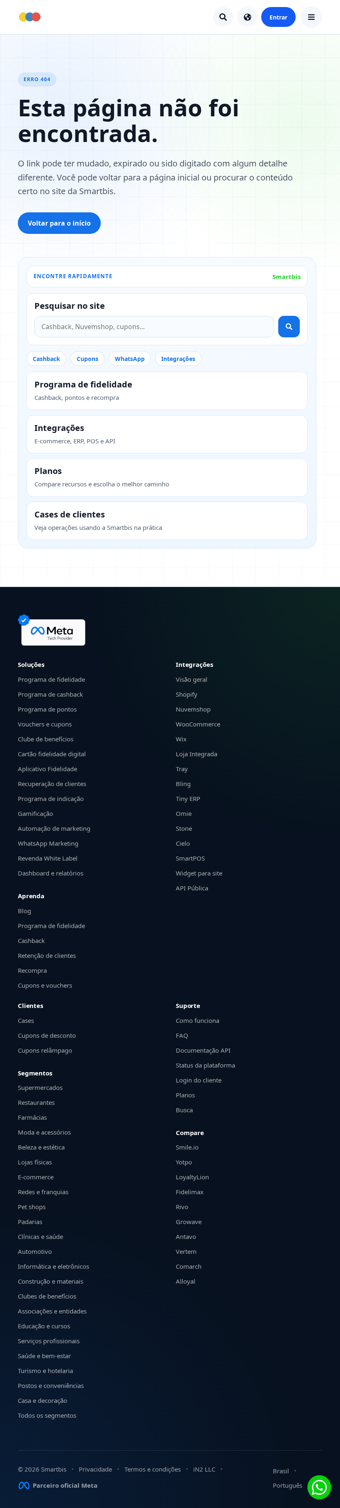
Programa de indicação (51, 798)
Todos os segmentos (47, 1415)
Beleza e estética (41, 1147)
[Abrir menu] (311, 17)
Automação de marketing (54, 828)
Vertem (186, 1251)
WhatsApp (130, 359)
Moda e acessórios (44, 1132)
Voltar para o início (59, 223)
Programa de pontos (47, 709)
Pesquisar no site (69, 306)
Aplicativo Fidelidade (47, 769)
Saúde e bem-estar (44, 1356)
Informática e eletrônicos (53, 1266)
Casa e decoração (42, 1400)
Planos (185, 1095)
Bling (183, 783)
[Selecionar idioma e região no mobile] (247, 17)
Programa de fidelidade (51, 679)
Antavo (186, 1236)
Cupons (87, 359)
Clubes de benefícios (47, 1296)
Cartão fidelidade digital (52, 754)
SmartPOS (190, 858)
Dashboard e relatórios (50, 873)
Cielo (183, 843)
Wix (181, 739)
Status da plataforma (205, 1065)
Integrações (178, 359)
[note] (53, 630)
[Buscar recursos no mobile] (223, 17)
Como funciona (197, 1020)
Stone (184, 828)
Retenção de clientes (47, 955)
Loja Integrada (196, 754)
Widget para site (199, 873)
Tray (182, 769)
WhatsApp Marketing (48, 843)
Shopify (186, 694)
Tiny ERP (188, 798)
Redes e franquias (43, 1192)
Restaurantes (36, 1102)
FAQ (182, 1035)
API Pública (192, 888)
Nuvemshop (193, 709)
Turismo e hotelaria (45, 1370)
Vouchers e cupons (45, 724)
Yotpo (184, 1162)
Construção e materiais (50, 1281)
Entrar (278, 17)
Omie (184, 813)
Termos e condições (152, 1469)
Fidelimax (190, 1192)
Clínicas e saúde (40, 1236)
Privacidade (95, 1469)
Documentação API (203, 1050)
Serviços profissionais (49, 1341)
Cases (26, 1020)
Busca (184, 1110)
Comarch (189, 1266)
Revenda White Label (48, 858)
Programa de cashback (50, 694)
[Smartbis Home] (30, 17)
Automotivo (35, 1251)
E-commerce (35, 1177)
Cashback (46, 359)
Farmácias (32, 1117)
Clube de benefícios (45, 739)
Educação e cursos (44, 1326)
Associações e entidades (52, 1311)
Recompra (32, 970)
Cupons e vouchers (45, 985)
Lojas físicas (35, 1162)
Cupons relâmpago (45, 1050)
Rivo (182, 1207)
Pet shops (32, 1207)
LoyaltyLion (192, 1177)
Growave (189, 1221)
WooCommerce (198, 724)
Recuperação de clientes (52, 783)
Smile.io (187, 1147)
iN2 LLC (204, 1469)
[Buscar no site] (289, 326)
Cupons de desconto (47, 1035)
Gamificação (35, 813)
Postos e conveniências (51, 1385)
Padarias (30, 1221)
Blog (24, 911)
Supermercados (40, 1087)
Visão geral (191, 679)
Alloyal (185, 1281)
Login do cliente (198, 1080)
